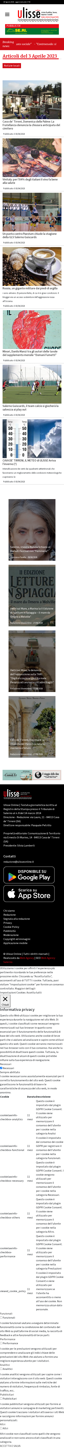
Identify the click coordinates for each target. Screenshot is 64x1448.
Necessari (8, 1068)
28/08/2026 (32, 557)
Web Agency (27, 958)
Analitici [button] (5, 1365)
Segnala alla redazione (16, 919)
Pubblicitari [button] (7, 1395)
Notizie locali (12, 66)
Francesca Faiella (18, 557)
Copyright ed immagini (16, 939)
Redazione (9, 915)
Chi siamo (9, 911)
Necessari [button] (5, 1064)
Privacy (7, 923)
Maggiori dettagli (25, 988)
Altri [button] (2, 1424)
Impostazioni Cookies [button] (13, 992)
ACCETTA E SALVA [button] (10, 1446)
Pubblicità (9, 931)
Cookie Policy (11, 927)
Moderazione (11, 935)
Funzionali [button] (6, 1314)
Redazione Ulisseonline (20, 623)
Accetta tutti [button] (34, 992)
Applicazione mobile (15, 943)
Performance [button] (7, 1339)
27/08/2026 (38, 623)
